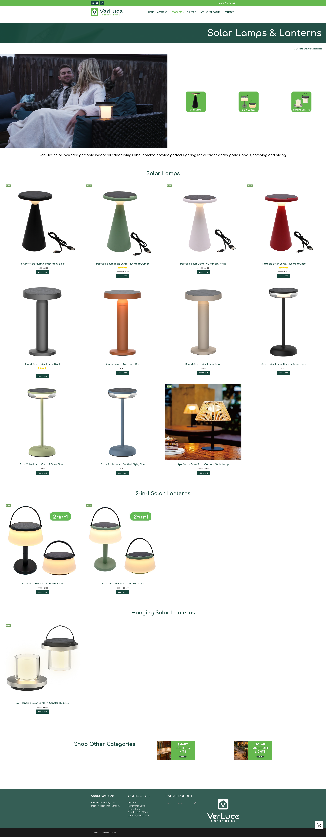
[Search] (195, 803)
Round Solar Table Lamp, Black (42, 364)
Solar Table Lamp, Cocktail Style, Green (42, 464)
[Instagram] (93, 3)
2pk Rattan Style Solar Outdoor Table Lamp (203, 464)
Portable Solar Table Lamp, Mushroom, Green (123, 264)
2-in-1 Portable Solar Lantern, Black (42, 583)
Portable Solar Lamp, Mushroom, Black (42, 264)
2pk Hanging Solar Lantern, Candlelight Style (42, 703)
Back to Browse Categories (309, 49)
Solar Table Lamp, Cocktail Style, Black (283, 364)
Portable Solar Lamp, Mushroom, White (203, 264)
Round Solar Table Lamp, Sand (203, 364)
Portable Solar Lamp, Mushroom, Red (284, 264)
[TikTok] (102, 3)
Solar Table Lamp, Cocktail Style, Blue (123, 464)
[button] (42, 272)
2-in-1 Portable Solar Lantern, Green (123, 583)
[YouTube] (97, 3)
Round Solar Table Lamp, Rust (122, 364)
